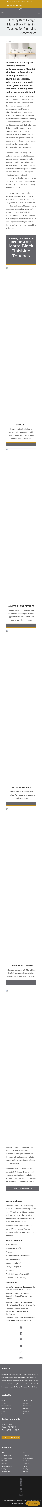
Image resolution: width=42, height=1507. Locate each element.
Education (21, 2)
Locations (25, 1403)
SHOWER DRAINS (21, 787)
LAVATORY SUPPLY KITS (21, 606)
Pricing (8, 1270)
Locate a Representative (11, 1437)
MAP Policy (26, 1455)
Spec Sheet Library (6, 1455)
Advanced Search (6, 1408)
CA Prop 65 (26, 1463)
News (9, 2)
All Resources (5, 1453)
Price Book (4, 1463)
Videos (14, 2)
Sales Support (26, 1469)
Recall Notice (26, 1461)
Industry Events (12, 1263)
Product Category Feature (16, 1274)
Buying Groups (11, 1259)
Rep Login (25, 1471)
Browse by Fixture (6, 1405)
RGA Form (26, 1453)
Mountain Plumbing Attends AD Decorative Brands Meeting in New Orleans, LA (19, 1296)
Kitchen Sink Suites (7, 1466)
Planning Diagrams (7, 1458)
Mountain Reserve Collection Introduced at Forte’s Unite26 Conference (17, 1311)
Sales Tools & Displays (14, 1278)
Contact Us (11, 5)
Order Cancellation (28, 1458)
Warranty (19, 5)
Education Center (28, 1400)
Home (3, 1400)
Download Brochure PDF (22, 1189)
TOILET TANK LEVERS (21, 965)
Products (4, 1403)
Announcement (11, 1248)
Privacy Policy (26, 1413)
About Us (29, 2)
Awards (9, 1252)
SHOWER (21, 425)
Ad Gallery (10, 1244)
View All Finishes (6, 1461)
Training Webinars (6, 1469)
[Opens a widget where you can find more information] (33, 1503)
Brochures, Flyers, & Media (16, 1255)
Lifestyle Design (12, 1267)
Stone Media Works (24, 1503)
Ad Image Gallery (6, 1471)
